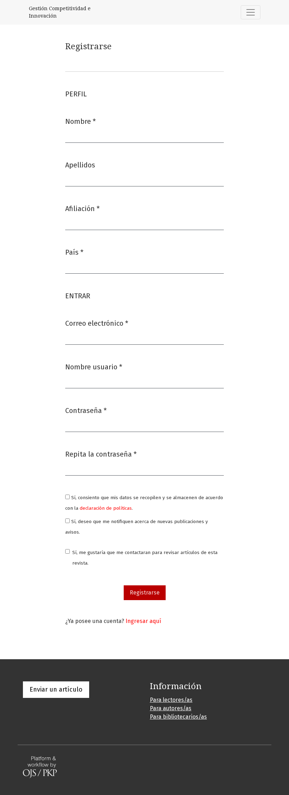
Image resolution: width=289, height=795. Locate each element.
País (74, 252)
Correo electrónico (96, 323)
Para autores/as (170, 708)
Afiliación (82, 208)
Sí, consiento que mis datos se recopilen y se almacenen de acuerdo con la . (144, 503)
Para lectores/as (171, 700)
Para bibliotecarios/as (178, 716)
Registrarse (145, 592)
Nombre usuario (93, 366)
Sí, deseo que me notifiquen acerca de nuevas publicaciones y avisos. (136, 527)
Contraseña (86, 410)
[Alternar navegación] (250, 12)
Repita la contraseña (101, 454)
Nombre (80, 121)
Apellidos (80, 165)
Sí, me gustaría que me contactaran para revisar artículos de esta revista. (144, 557)
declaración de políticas (106, 508)
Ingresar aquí (143, 621)
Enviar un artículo (56, 689)
